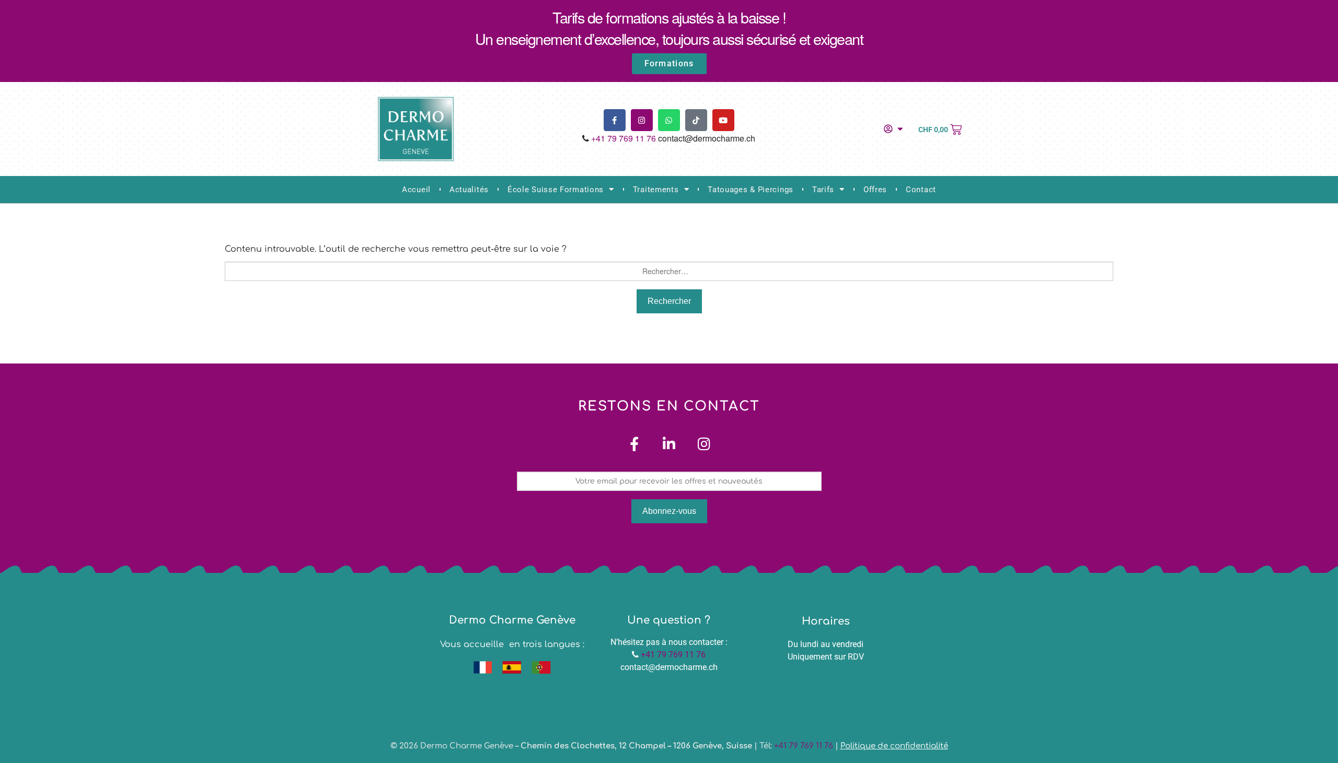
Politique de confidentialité (894, 746)
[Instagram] (642, 120)
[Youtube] (723, 120)
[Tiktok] (696, 120)
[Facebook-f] (615, 120)
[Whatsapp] (669, 120)
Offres (875, 189)
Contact (921, 189)
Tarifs (823, 189)
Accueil (416, 189)
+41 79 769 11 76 (623, 138)
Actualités (469, 189)
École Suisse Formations (555, 189)
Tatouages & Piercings (750, 189)
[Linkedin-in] (669, 444)
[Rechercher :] (669, 271)
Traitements (656, 189)
